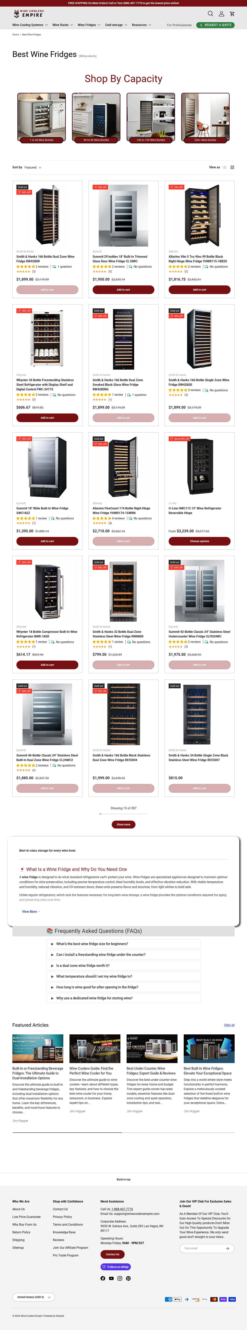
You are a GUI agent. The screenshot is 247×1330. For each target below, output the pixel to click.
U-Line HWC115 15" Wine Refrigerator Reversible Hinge (195, 511)
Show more (123, 824)
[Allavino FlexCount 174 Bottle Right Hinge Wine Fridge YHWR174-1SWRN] (124, 467)
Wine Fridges (87, 25)
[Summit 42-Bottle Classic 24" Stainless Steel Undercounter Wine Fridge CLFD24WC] (200, 591)
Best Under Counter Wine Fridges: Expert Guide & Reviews (151, 1071)
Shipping (18, 1240)
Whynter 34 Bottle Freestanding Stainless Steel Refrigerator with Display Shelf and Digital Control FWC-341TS (45, 384)
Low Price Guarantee (26, 1217)
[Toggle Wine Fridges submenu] (99, 25)
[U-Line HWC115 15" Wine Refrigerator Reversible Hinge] (200, 467)
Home (15, 34)
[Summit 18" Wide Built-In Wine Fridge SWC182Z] (47, 467)
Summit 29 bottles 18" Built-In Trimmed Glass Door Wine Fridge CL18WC (120, 259)
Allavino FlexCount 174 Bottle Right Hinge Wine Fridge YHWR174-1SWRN (121, 511)
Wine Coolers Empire (31, 1316)
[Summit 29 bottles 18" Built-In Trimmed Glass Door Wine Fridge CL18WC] (124, 216)
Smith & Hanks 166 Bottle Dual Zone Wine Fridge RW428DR (45, 259)
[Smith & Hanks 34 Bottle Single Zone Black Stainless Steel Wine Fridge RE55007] (200, 714)
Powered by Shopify (53, 1316)
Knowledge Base (64, 1232)
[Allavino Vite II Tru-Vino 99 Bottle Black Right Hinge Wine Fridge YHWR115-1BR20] (200, 216)
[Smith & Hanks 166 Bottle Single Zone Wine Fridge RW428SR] (200, 339)
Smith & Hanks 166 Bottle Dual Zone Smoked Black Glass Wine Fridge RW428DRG (118, 384)
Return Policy (21, 1232)
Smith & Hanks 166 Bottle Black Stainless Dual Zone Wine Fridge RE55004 (121, 758)
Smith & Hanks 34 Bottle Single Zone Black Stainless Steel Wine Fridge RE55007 (198, 758)
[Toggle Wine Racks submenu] (71, 25)
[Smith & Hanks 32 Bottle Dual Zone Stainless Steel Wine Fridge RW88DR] (124, 591)
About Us (18, 1209)
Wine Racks (60, 25)
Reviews (58, 1240)
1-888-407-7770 (122, 1209)
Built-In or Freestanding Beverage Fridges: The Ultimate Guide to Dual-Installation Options (37, 1073)
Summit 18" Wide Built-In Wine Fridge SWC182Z (42, 511)
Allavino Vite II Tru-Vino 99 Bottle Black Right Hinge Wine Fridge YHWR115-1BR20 (198, 259)
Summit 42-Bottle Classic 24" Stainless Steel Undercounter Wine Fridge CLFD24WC (199, 634)
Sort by (17, 167)
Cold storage (114, 25)
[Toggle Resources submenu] (149, 25)
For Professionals (179, 25)
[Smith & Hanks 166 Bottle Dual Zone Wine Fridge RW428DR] (47, 216)
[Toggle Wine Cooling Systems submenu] (46, 25)
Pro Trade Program (66, 1255)
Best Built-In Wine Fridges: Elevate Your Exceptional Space (208, 1071)
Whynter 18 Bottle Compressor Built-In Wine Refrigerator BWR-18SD (46, 634)
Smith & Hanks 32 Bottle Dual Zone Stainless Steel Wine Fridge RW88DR (118, 634)
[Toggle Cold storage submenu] (126, 25)
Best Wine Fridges (31, 34)
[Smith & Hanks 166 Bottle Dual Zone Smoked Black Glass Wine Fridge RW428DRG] (124, 339)
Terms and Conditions (68, 1224)
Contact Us (60, 1209)
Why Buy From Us (24, 1224)
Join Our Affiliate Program (70, 1247)
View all (229, 1025)
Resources (139, 25)
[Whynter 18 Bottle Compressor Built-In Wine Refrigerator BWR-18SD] (47, 591)
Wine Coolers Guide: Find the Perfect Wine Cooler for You (91, 1071)
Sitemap (18, 1247)
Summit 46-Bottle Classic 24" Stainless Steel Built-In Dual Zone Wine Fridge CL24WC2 (47, 758)
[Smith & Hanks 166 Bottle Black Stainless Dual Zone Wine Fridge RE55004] (124, 714)
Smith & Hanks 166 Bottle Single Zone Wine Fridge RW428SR (199, 382)
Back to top (123, 1179)
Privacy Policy (62, 1217)
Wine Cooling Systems (27, 25)
